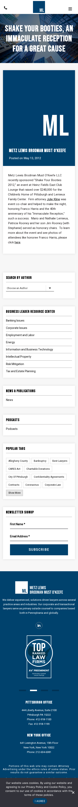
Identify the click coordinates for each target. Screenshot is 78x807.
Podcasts (12, 429)
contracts (13, 485)
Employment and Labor (20, 335)
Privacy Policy (34, 786)
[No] (73, 792)
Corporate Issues (16, 328)
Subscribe (39, 549)
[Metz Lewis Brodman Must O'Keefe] (39, 7)
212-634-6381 (43, 752)
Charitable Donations (38, 469)
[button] (22, 690)
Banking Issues (15, 321)
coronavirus (32, 485)
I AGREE (40, 801)
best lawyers (59, 461)
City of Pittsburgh (18, 477)
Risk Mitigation (15, 364)
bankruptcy (40, 461)
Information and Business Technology (29, 349)
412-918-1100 (43, 719)
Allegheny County (18, 461)
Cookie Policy (57, 786)
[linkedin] (39, 625)
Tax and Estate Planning (21, 371)
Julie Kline (53, 199)
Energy (10, 342)
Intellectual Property (18, 357)
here (17, 242)
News (9, 400)
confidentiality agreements (49, 477)
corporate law (53, 485)
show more (14, 493)
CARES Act (14, 469)
